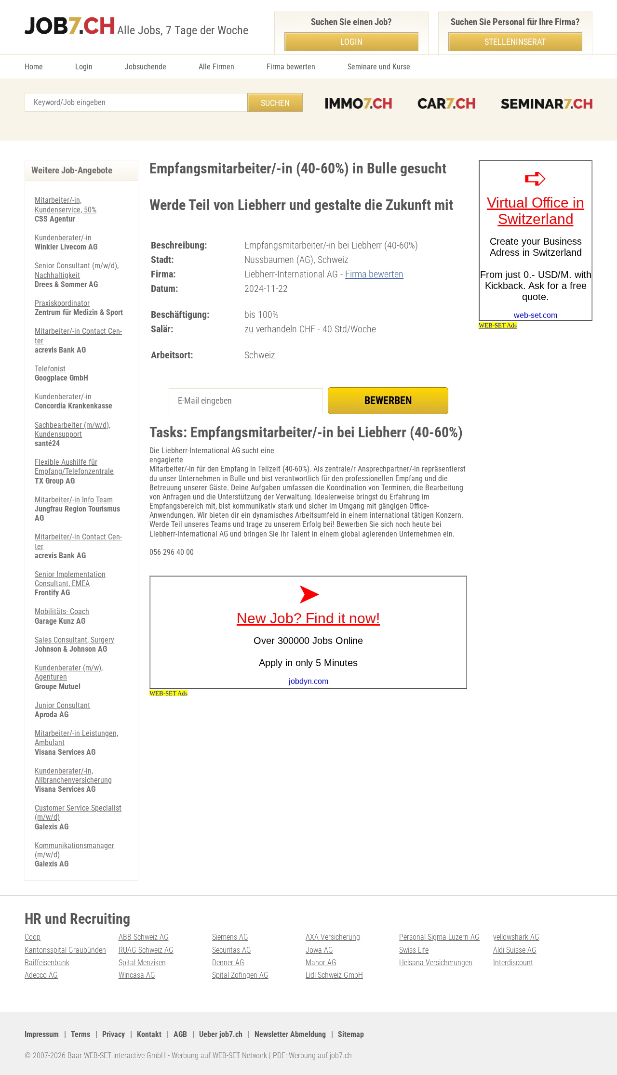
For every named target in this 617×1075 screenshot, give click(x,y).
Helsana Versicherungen (435, 962)
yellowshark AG (516, 937)
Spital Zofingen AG (240, 975)
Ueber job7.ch (220, 1034)
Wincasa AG (137, 975)
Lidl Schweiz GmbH (334, 975)
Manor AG (321, 962)
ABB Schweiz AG (144, 937)
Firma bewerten (291, 66)
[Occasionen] (446, 103)
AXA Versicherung (333, 937)
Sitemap (351, 1034)
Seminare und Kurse (379, 66)
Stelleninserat (515, 42)
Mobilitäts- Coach (62, 611)
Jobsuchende (145, 66)
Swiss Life (414, 950)
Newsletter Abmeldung (290, 1034)
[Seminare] (546, 103)
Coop (32, 937)
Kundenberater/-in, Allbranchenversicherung (73, 775)
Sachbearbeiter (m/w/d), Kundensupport (72, 429)
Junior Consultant (62, 705)
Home (34, 66)
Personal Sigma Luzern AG (439, 937)
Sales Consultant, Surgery (74, 639)
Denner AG (228, 962)
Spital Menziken (142, 962)
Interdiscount (513, 962)
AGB (180, 1034)
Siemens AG (230, 937)
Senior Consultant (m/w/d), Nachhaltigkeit (77, 270)
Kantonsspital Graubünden (65, 950)
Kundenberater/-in (63, 237)
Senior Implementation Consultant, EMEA (70, 579)
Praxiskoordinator (62, 303)
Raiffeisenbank (47, 962)
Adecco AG (41, 975)
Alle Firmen (216, 66)
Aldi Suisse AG (515, 950)
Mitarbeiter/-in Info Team (74, 499)
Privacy (113, 1034)
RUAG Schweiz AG (146, 950)
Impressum (42, 1034)
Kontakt (149, 1034)
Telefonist (50, 368)
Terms (80, 1034)
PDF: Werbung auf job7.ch (312, 1055)
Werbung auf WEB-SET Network (219, 1055)
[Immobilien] (358, 103)
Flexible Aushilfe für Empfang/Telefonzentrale (74, 467)
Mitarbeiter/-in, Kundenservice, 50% (65, 205)
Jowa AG (319, 950)
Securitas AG (231, 950)
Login (84, 66)
